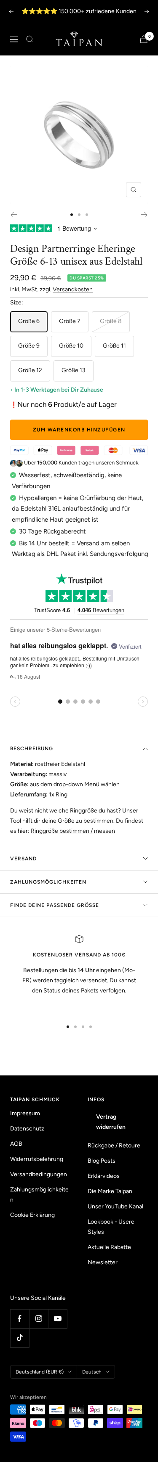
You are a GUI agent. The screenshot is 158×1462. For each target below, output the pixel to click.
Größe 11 (114, 345)
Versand (23, 859)
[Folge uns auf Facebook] (19, 1318)
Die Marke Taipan (110, 1191)
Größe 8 (111, 321)
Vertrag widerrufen (111, 1121)
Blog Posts (101, 1160)
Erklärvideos (104, 1176)
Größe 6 (29, 321)
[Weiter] (144, 215)
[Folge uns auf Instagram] (38, 1318)
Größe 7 (69, 321)
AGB (16, 1143)
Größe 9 (29, 345)
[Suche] (30, 39)
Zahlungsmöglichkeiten (48, 882)
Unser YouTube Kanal (115, 1206)
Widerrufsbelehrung (36, 1159)
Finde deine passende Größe (54, 905)
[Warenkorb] (143, 39)
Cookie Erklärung (32, 1215)
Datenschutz (27, 1128)
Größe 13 (74, 370)
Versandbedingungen (38, 1174)
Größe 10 (71, 345)
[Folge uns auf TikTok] (19, 1337)
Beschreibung (31, 749)
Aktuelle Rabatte (109, 1247)
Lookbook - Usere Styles (111, 1226)
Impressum (25, 1113)
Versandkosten (73, 289)
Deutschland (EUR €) (40, 1372)
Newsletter (103, 1262)
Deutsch (92, 1372)
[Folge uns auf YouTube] (57, 1318)
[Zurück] (13, 215)
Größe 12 (30, 370)
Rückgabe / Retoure (114, 1145)
